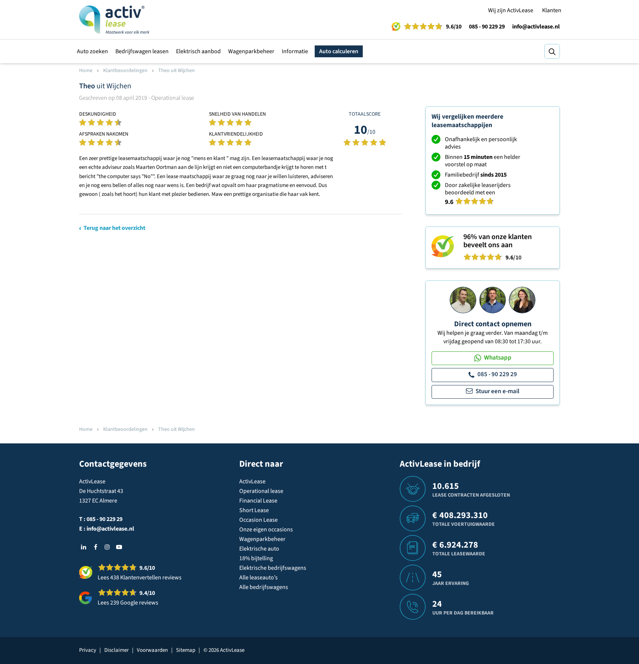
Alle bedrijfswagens (263, 587)
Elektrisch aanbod (198, 51)
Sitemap (185, 650)
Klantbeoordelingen (125, 70)
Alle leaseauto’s (258, 577)
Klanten (551, 10)
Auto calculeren (338, 51)
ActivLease (252, 481)
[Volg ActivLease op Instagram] (107, 546)
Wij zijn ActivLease (510, 10)
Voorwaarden (152, 650)
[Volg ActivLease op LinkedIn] (83, 546)
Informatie (295, 51)
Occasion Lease (258, 520)
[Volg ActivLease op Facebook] (95, 546)
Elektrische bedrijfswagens (272, 568)
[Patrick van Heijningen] (463, 300)
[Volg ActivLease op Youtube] (119, 546)
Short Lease (254, 510)
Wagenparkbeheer (251, 51)
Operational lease (261, 491)
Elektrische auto (259, 549)
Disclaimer (116, 650)
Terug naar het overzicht (114, 228)
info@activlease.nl (536, 27)
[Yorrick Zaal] (492, 300)
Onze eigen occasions (266, 529)
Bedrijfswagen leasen (142, 51)
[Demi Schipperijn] (522, 300)
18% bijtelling (256, 558)
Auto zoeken (92, 51)
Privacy (87, 650)
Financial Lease (258, 501)
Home (85, 70)
